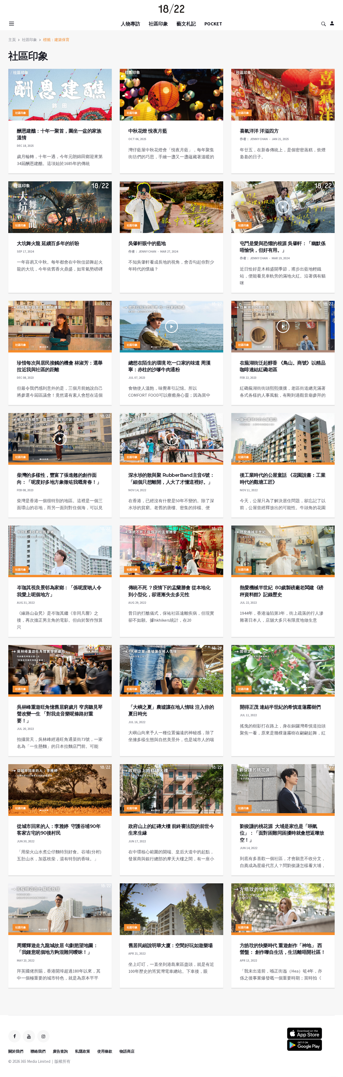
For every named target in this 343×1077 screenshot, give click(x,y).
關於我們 (15, 1051)
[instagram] (43, 1036)
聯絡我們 (38, 1051)
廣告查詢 (60, 1051)
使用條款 (104, 1051)
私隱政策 (82, 1051)
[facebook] (14, 1036)
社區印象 (158, 24)
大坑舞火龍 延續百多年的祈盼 (48, 243)
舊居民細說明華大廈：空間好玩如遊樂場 (170, 945)
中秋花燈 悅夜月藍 (147, 131)
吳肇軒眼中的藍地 (147, 243)
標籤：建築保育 (56, 39)
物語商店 (127, 1051)
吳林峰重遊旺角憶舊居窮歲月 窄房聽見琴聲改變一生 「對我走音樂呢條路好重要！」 (60, 713)
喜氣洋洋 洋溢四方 (259, 131)
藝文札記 (186, 24)
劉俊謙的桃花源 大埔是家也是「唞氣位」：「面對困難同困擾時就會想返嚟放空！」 (282, 833)
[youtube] (29, 1036)
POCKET (213, 24)
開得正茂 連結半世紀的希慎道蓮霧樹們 (280, 707)
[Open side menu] (10, 23)
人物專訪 (130, 24)
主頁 (12, 39)
